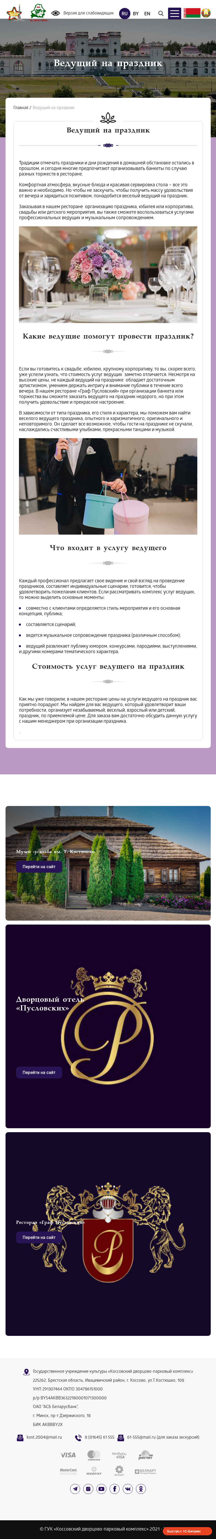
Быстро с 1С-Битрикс (184, 1531)
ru (124, 13)
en (147, 13)
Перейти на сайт (39, 866)
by (136, 13)
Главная (20, 108)
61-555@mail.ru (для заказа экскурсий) (163, 1437)
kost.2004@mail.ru (44, 1437)
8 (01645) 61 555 (99, 1437)
